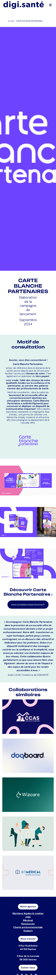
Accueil (11, 21)
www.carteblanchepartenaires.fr (28, 604)
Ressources (28, 923)
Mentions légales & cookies (28, 913)
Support (28, 930)
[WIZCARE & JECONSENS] (28, 794)
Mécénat (28, 920)
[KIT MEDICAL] (28, 873)
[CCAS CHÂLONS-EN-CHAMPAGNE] (28, 716)
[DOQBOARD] (28, 756)
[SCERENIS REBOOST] (28, 833)
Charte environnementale (28, 927)
